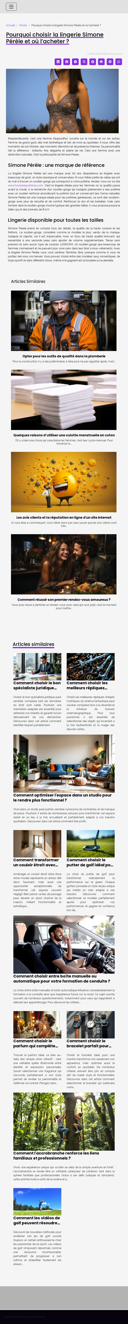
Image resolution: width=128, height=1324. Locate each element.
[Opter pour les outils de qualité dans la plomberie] (63, 321)
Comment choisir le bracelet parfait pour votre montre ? (88, 1046)
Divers (23, 25)
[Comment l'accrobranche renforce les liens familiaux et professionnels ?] (64, 1121)
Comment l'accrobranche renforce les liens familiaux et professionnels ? (56, 1156)
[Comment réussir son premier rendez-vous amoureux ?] (63, 564)
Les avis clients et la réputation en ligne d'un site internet (64, 517)
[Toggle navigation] (11, 7)
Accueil (10, 25)
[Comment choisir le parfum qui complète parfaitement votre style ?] (37, 1024)
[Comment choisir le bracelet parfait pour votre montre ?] (91, 1024)
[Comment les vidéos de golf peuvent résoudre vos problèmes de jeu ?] (37, 1201)
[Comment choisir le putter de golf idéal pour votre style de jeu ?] (91, 843)
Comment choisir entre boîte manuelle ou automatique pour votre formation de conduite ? (61, 979)
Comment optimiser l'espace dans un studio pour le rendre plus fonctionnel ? (62, 797)
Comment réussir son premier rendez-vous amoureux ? (64, 599)
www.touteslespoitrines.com (25, 185)
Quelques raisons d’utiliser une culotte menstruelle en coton (64, 435)
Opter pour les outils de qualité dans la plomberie (64, 356)
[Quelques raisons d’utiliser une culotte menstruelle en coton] (63, 400)
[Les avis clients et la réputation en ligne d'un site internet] (63, 482)
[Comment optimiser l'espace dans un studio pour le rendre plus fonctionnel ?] (64, 763)
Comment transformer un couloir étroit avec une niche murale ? (36, 865)
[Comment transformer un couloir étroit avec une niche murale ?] (37, 843)
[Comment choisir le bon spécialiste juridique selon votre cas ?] (37, 666)
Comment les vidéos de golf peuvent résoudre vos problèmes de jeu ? (36, 1223)
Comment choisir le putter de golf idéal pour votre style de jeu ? (91, 865)
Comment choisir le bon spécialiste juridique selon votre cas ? (37, 688)
